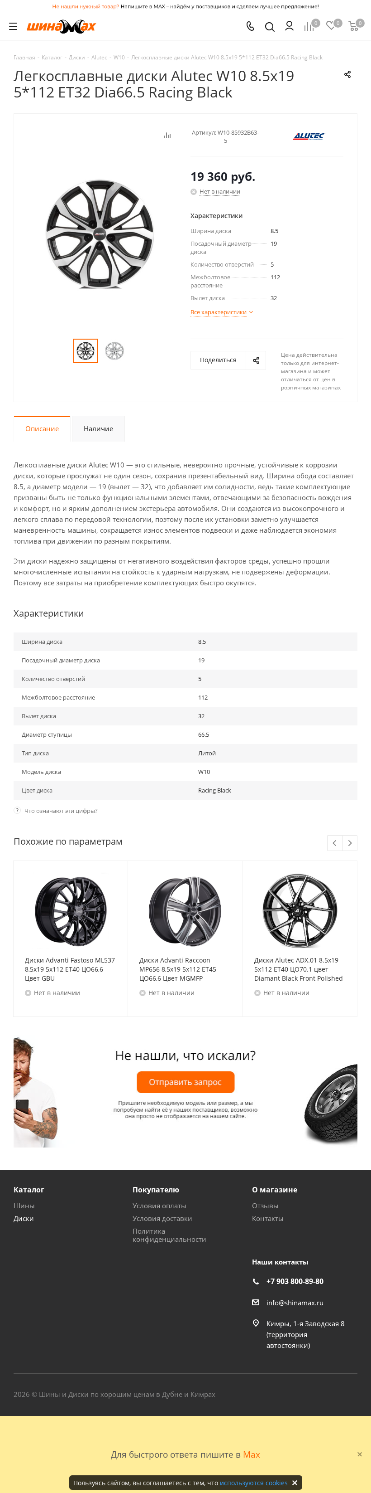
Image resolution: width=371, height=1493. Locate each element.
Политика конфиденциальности (169, 1235)
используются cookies (254, 1482)
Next (349, 843)
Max (251, 1454)
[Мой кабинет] (289, 26)
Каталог (29, 1190)
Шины (24, 1205)
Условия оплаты (159, 1205)
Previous (335, 843)
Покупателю (156, 1190)
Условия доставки (162, 1218)
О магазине (274, 1190)
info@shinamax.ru (294, 1302)
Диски (24, 1218)
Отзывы (265, 1205)
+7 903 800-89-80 (294, 1281)
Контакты (268, 1218)
